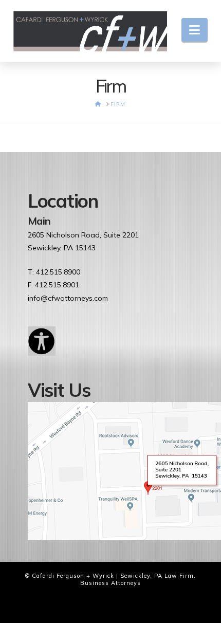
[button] (194, 30)
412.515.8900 (58, 272)
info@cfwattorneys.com (68, 298)
